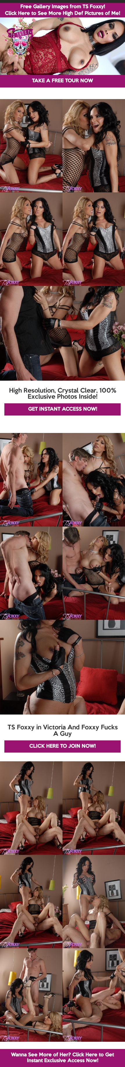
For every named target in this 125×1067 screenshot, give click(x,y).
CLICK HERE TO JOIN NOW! (62, 746)
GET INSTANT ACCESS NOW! (62, 409)
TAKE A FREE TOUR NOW (62, 81)
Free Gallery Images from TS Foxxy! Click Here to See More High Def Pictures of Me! (62, 10)
